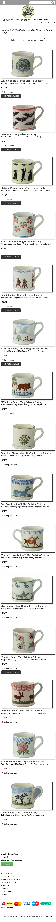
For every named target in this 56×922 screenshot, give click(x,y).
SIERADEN (5, 888)
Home (4, 30)
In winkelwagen (11, 96)
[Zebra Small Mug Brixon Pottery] (27, 796)
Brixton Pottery (35, 30)
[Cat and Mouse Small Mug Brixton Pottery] (27, 171)
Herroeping (7, 864)
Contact (4, 857)
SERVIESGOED (17, 30)
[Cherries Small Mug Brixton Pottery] (28, 225)
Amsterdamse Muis (9, 854)
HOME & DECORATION (11, 882)
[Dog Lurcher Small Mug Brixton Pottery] (27, 487)
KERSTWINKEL (8, 891)
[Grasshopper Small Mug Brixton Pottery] (27, 589)
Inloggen (7, 20)
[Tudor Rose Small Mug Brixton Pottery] (28, 745)
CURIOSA (5, 885)
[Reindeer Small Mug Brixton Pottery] (27, 694)
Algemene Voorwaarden (11, 860)
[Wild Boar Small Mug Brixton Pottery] (27, 385)
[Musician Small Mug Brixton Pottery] (27, 278)
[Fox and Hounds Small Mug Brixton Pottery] (28, 538)
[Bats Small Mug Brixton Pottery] (28, 117)
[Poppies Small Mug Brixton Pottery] (28, 640)
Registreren (23, 20)
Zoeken (52, 3)
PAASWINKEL (7, 894)
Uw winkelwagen (43, 19)
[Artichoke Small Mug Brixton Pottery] (27, 64)
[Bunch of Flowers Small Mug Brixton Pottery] (28, 436)
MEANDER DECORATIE (11, 879)
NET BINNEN (6, 873)
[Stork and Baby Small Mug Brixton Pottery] (28, 332)
